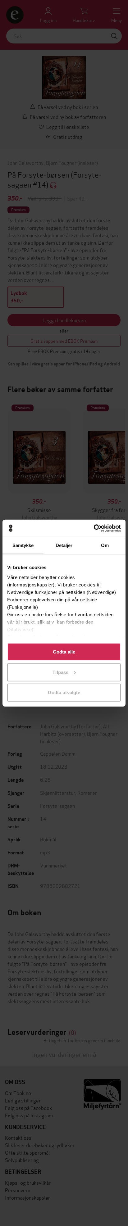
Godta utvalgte (64, 692)
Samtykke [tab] (23, 545)
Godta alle (64, 651)
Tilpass (60, 672)
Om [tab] (105, 545)
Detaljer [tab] (64, 545)
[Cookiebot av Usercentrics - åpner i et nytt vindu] (93, 528)
